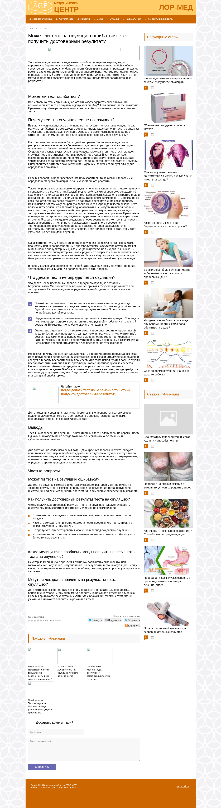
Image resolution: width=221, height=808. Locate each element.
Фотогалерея (66, 19)
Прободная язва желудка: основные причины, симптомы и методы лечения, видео (167, 581)
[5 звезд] (41, 620)
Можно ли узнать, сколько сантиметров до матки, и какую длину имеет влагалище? (167, 176)
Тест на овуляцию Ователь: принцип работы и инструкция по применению (40, 708)
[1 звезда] (29, 620)
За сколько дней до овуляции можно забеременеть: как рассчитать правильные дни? (167, 273)
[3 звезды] (35, 620)
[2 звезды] (32, 620)
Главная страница (42, 19)
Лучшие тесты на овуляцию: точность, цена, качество (68, 672)
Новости (85, 19)
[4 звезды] (38, 620)
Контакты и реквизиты (160, 19)
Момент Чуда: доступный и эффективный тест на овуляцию (98, 674)
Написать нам (133, 19)
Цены (100, 19)
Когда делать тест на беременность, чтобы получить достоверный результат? (95, 392)
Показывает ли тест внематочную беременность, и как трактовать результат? (40, 674)
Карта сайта (183, 786)
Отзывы (114, 19)
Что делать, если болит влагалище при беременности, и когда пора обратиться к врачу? (166, 324)
